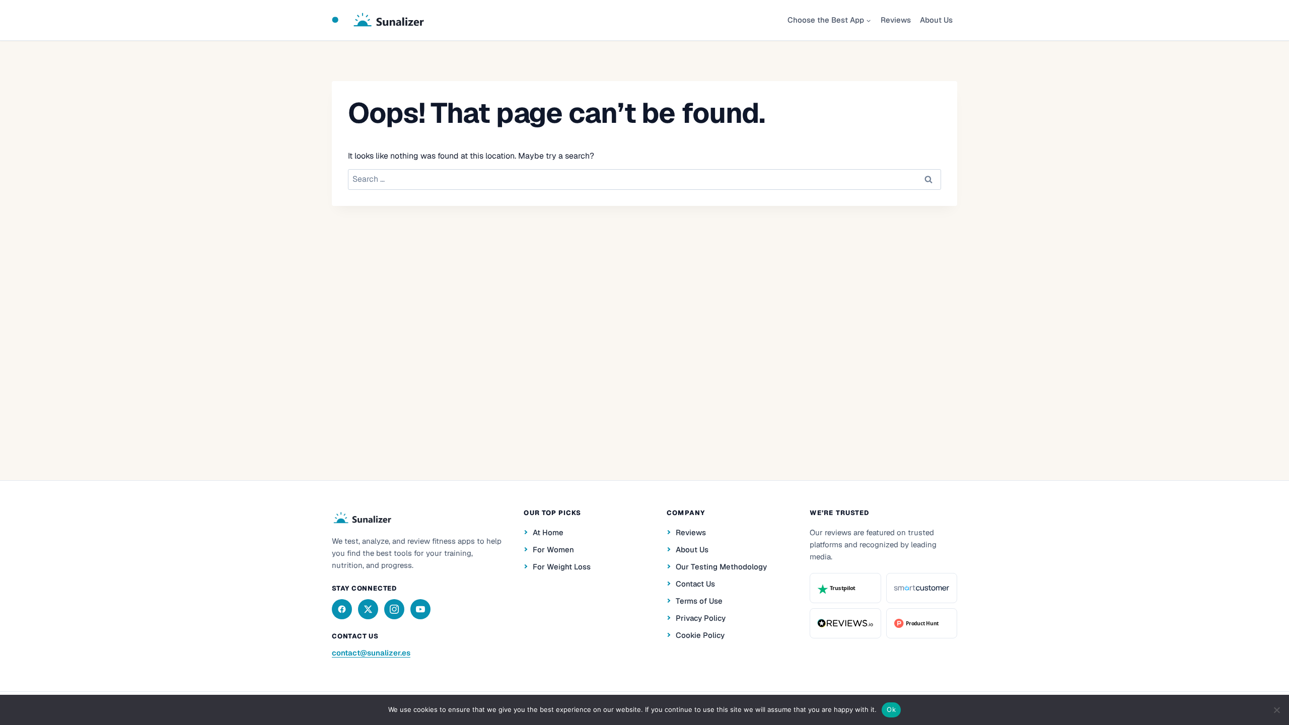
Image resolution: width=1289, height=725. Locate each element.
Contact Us (695, 584)
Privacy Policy (701, 618)
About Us (936, 20)
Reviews (896, 20)
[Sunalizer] (362, 518)
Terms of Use (699, 601)
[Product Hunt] (921, 623)
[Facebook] (342, 609)
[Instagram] (394, 609)
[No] (1276, 710)
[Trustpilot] (845, 588)
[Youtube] (420, 609)
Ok (891, 709)
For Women (553, 549)
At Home (548, 532)
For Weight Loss (562, 566)
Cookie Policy (700, 635)
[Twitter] (368, 609)
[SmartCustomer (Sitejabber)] (921, 588)
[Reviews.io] (845, 623)
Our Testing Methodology (721, 566)
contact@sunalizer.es (371, 653)
